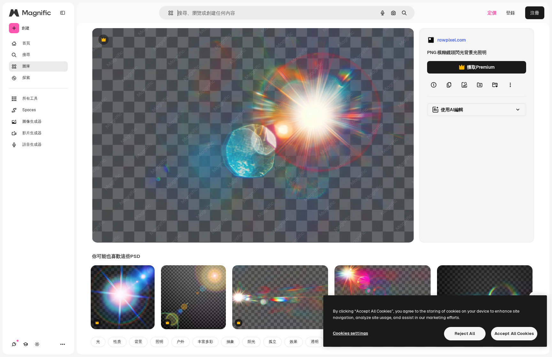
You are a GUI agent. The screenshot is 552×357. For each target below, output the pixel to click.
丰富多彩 (205, 341)
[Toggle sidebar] (62, 13)
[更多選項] (510, 85)
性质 (117, 341)
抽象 (230, 341)
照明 (159, 341)
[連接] (14, 344)
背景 (138, 341)
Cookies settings (350, 333)
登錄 (510, 13)
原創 (129, 40)
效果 (293, 341)
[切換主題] (37, 344)
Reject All (465, 333)
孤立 (272, 341)
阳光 (251, 341)
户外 (180, 341)
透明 (314, 341)
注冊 (534, 13)
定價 (491, 13)
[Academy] (25, 344)
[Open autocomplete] (168, 13)
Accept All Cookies (514, 333)
